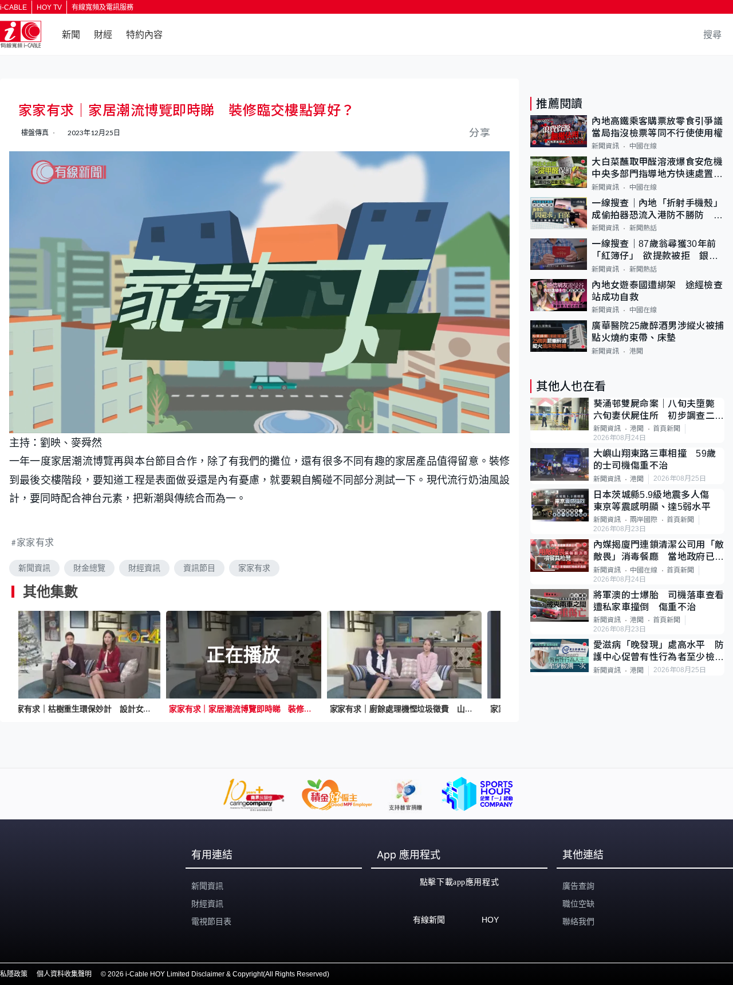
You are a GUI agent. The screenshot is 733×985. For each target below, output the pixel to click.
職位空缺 (578, 903)
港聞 (636, 351)
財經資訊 (144, 568)
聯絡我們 (578, 921)
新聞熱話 (643, 229)
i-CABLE (13, 7)
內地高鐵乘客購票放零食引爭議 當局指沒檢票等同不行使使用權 (658, 127)
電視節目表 (211, 921)
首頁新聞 (666, 429)
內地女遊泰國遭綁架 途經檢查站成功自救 (657, 291)
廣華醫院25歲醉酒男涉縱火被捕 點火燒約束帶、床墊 (658, 332)
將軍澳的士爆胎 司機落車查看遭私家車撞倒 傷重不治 (658, 601)
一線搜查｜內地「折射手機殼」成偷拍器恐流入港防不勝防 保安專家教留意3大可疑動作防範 (657, 210)
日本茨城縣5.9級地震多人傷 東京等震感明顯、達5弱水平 (656, 501)
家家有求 (35, 542)
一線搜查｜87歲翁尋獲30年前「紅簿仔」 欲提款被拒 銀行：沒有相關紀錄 (654, 251)
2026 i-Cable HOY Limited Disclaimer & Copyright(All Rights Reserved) (218, 974)
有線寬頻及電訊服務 (102, 7)
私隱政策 (13, 974)
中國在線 (643, 147)
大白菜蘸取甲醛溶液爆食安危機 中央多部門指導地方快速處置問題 (658, 169)
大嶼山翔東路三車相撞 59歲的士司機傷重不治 (654, 460)
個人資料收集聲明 (64, 974)
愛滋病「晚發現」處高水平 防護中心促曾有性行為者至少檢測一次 (658, 652)
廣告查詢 (578, 886)
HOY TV (49, 7)
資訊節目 (199, 568)
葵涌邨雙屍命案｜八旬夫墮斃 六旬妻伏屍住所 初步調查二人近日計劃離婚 (658, 410)
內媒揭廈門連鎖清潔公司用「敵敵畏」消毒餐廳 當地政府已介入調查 (658, 552)
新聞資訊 (34, 568)
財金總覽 (89, 568)
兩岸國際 (643, 520)
